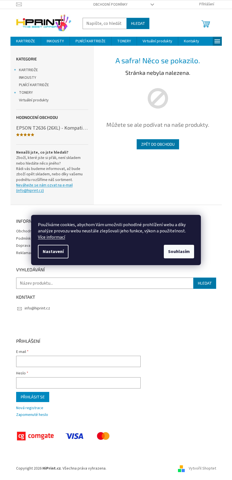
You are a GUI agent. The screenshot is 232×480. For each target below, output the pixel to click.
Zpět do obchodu (158, 144)
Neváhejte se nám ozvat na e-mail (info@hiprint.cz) (44, 188)
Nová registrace (29, 408)
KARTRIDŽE (28, 70)
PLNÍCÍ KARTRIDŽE (34, 85)
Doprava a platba (30, 245)
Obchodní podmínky (110, 4)
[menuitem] (25, 41)
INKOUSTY (27, 77)
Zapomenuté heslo (32, 415)
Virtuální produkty (34, 100)
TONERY (26, 92)
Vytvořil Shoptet (202, 468)
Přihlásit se (33, 396)
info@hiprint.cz (37, 308)
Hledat (138, 23)
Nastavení (53, 251)
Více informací (51, 237)
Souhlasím (179, 251)
